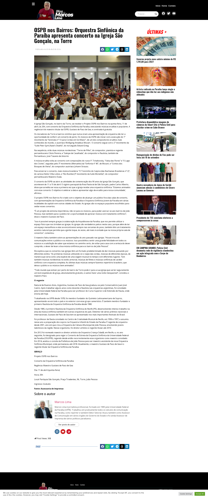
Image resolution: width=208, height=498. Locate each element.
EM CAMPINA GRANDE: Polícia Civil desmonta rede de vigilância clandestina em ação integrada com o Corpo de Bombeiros (154, 252)
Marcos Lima (63, 402)
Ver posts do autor (66, 424)
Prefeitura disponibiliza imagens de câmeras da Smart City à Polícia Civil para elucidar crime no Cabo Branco (155, 124)
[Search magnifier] (156, 14)
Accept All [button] (200, 494)
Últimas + (156, 31)
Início (158, 6)
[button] (102, 49)
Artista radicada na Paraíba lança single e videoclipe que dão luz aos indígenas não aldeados (155, 91)
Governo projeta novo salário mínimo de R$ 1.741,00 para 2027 (156, 60)
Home (164, 6)
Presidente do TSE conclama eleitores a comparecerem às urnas (154, 219)
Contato (172, 6)
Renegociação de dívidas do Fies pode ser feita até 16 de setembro (155, 156)
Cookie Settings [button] (186, 494)
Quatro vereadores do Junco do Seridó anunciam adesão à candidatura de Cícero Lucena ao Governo (155, 187)
